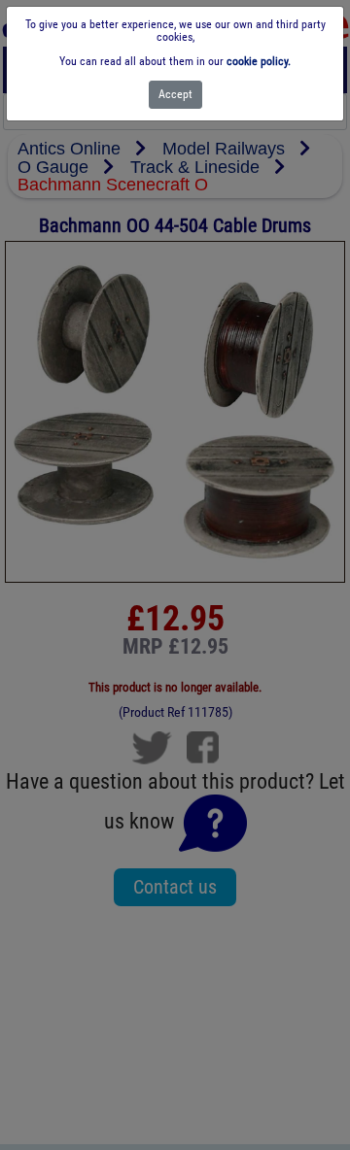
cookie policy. (259, 61)
